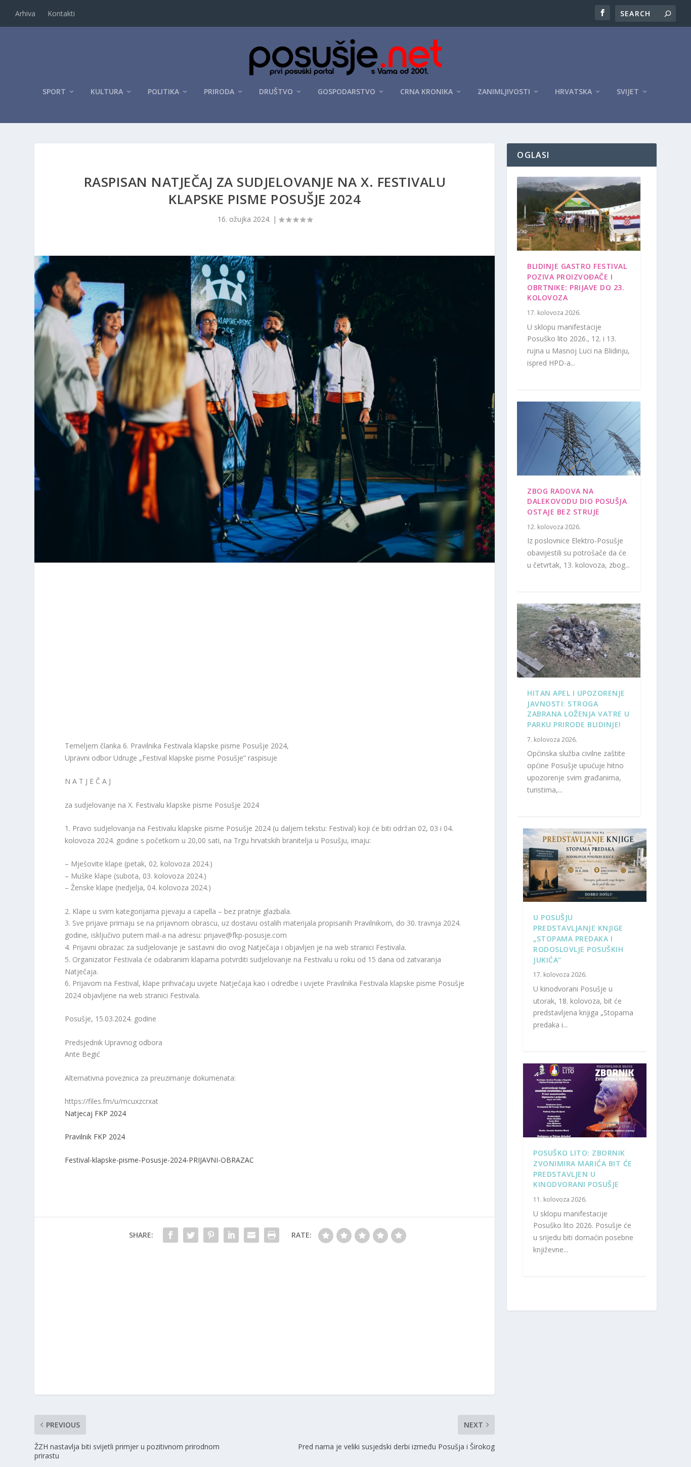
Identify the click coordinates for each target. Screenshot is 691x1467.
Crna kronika (426, 92)
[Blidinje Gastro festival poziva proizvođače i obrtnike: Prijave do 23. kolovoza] (578, 214)
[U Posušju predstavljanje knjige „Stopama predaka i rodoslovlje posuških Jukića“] (584, 865)
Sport (54, 92)
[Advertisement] (264, 654)
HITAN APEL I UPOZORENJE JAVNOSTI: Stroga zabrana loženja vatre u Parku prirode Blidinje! (578, 708)
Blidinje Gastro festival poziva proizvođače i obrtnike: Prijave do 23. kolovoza (577, 281)
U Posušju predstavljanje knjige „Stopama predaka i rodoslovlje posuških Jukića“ (578, 938)
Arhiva (25, 13)
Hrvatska (573, 92)
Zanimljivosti (504, 92)
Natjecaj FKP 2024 (95, 1113)
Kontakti (61, 13)
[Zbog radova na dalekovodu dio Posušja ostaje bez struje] (578, 438)
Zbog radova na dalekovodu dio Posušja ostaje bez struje (577, 501)
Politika (163, 92)
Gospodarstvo (346, 92)
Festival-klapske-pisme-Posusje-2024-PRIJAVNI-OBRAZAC (159, 1160)
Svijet (628, 92)
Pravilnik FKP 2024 (95, 1136)
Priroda (219, 92)
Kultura (107, 92)
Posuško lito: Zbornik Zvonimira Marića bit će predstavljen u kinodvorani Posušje (582, 1168)
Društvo (276, 92)
